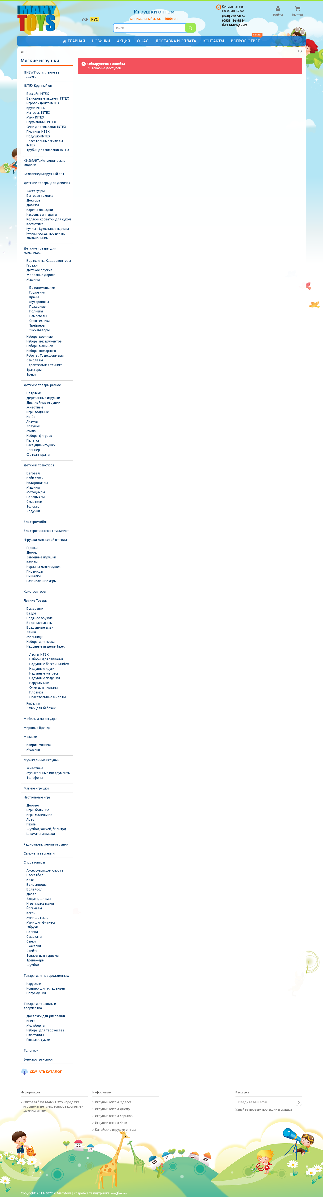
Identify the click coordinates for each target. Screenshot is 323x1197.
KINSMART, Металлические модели (44, 163)
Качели (32, 562)
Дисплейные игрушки (43, 402)
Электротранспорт (39, 1059)
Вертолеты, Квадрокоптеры (48, 261)
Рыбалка (33, 703)
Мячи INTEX (35, 117)
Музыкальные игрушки (41, 760)
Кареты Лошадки (39, 210)
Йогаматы (34, 908)
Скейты (32, 951)
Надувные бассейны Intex (49, 664)
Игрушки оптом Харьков (114, 1116)
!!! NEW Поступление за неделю (41, 74)
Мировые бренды (37, 728)
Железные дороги (40, 275)
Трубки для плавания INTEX (47, 150)
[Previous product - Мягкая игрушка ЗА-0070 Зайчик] (298, 51)
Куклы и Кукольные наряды (47, 229)
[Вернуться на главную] (22, 52)
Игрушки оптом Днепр (112, 1109)
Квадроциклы (37, 483)
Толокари (31, 1050)
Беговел (33, 473)
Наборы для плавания (46, 659)
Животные (34, 407)
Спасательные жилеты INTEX (44, 143)
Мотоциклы (35, 492)
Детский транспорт (39, 465)
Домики (32, 205)
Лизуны (32, 421)
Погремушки (36, 993)
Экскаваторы (39, 330)
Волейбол (34, 889)
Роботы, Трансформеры (45, 355)
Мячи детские (37, 918)
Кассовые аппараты (41, 214)
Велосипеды (36, 884)
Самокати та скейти (39, 853)
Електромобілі (35, 522)
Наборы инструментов (44, 341)
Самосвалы (38, 316)
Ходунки (33, 511)
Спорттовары (34, 862)
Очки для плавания (44, 687)
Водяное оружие (39, 618)
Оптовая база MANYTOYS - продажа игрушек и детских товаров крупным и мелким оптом (53, 1106)
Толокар (32, 506)
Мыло (31, 431)
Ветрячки (33, 393)
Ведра (31, 613)
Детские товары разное (42, 385)
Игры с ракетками (40, 903)
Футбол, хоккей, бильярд (46, 829)
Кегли (30, 913)
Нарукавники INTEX (41, 122)
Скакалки (33, 946)
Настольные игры (37, 797)
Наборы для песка (40, 642)
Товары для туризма (42, 955)
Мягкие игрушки (36, 788)
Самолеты (34, 360)
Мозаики (30, 737)
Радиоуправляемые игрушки (46, 844)
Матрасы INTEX (38, 112)
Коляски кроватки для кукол (48, 219)
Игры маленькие (39, 815)
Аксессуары (35, 191)
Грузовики (37, 292)
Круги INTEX (35, 108)
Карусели (33, 984)
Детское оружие (39, 270)
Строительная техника (44, 365)
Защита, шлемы (38, 899)
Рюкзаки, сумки (38, 1040)
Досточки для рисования (45, 1016)
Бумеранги (34, 608)
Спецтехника (39, 321)
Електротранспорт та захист (46, 531)
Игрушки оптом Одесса (113, 1102)
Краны (34, 297)
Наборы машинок (39, 346)
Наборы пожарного (41, 351)
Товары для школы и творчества (40, 1006)
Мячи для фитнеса (41, 922)
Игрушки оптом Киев (111, 1123)
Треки (31, 374)
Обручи (32, 927)
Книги (30, 1021)
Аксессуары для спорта (44, 870)
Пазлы (31, 824)
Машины (33, 279)
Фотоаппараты (38, 454)
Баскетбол (34, 875)
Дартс (31, 894)
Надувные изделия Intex (45, 646)
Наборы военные (39, 336)
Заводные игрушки (41, 557)
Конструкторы (35, 591)
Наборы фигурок (39, 436)
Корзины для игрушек (43, 567)
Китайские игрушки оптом (115, 1129)
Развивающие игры (41, 581)
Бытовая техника (39, 195)
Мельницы (34, 637)
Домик (31, 552)
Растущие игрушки (41, 445)
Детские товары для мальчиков (40, 250)
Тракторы (34, 370)
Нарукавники (39, 683)
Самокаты (34, 936)
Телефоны (34, 778)
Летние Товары (36, 600)
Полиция (36, 311)
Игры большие (37, 810)
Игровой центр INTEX (42, 103)
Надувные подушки (44, 678)
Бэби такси (35, 478)
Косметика (34, 224)
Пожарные (37, 306)
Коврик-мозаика (39, 745)
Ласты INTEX (39, 654)
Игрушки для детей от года (45, 540)
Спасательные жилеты (47, 697)
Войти (278, 14)
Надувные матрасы (44, 673)
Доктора (33, 200)
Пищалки (33, 576)
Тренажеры (35, 960)
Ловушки (33, 426)
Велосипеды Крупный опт (44, 174)
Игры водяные (37, 412)
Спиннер (33, 450)
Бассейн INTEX (37, 94)
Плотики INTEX (38, 131)
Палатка (32, 440)
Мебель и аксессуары (40, 719)
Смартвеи (34, 502)
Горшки (32, 548)
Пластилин (35, 1035)
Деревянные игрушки (43, 398)
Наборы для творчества (45, 1030)
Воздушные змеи (39, 627)
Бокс (30, 880)
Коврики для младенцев (45, 988)
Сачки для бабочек (41, 708)
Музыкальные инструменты (48, 773)
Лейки (31, 632)
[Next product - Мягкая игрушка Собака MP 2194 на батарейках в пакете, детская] (301, 51)
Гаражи (32, 265)
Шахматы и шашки (40, 834)
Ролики (32, 932)
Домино (32, 805)
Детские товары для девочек (47, 183)
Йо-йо (30, 417)
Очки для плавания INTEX (46, 127)
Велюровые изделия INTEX (47, 98)
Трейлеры (37, 325)
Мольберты (35, 1025)
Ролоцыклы (35, 497)
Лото (30, 819)
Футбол (32, 965)
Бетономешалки (42, 287)
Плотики (36, 692)
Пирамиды (34, 571)
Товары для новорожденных (46, 976)
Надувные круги (41, 669)
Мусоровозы (39, 302)
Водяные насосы (39, 623)
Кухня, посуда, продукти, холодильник (45, 236)
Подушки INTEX (38, 136)
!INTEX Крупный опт (39, 86)
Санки (31, 941)
